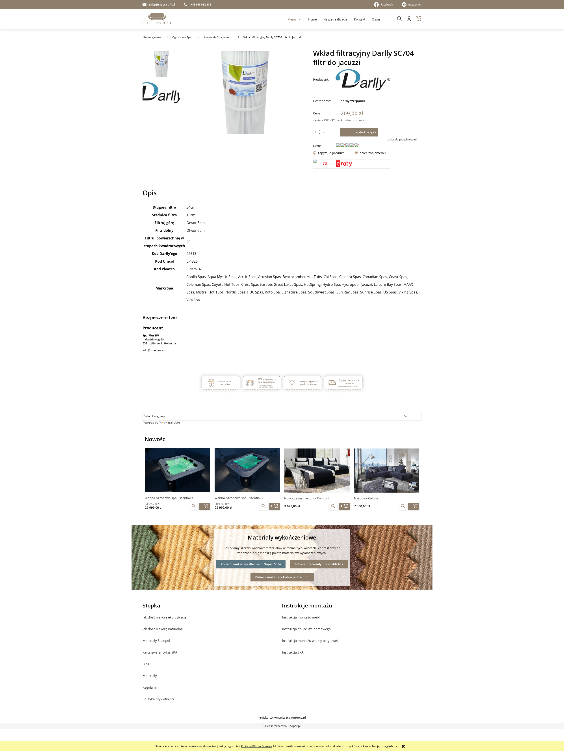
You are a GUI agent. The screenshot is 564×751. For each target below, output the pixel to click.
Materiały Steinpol (156, 640)
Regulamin (151, 687)
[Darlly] (363, 79)
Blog (146, 664)
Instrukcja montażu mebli (301, 617)
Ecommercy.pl (296, 717)
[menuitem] (292, 19)
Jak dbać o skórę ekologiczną (164, 617)
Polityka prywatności (158, 699)
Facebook (387, 4)
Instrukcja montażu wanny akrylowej (310, 640)
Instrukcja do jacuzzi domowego (306, 629)
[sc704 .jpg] (161, 65)
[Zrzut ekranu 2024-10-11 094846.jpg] (161, 92)
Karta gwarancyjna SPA (160, 652)
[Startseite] (157, 19)
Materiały (150, 675)
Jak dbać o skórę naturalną (163, 629)
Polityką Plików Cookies (256, 746)
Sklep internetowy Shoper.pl (282, 726)
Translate (174, 422)
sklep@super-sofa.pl (162, 4)
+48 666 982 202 (200, 4)
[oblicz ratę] (351, 163)
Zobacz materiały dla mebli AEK (318, 564)
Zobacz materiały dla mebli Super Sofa (251, 564)
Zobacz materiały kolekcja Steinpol (282, 577)
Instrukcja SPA (293, 652)
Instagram (414, 4)
